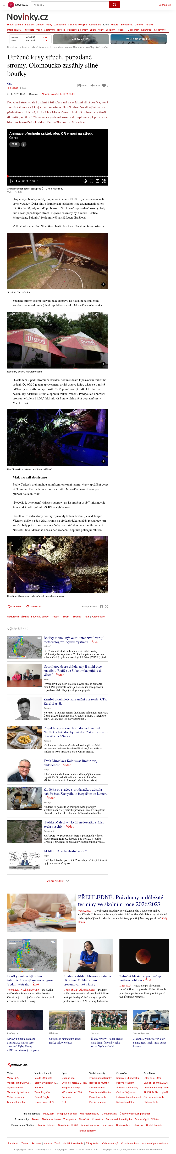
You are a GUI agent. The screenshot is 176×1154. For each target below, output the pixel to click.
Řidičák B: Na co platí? (156, 1092)
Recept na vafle (97, 1097)
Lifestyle (139, 24)
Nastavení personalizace (154, 1143)
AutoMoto (29, 29)
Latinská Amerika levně (128, 1097)
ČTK (9, 83)
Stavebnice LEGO (68, 1125)
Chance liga (68, 1078)
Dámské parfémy (89, 1125)
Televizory (138, 1125)
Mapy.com (48, 1113)
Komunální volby (16, 1102)
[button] (57, 157)
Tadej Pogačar (42, 1092)
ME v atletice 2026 (72, 1092)
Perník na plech (97, 1102)
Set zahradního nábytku (119, 1119)
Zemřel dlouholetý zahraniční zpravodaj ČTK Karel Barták (75, 701)
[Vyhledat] (114, 4)
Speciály (110, 29)
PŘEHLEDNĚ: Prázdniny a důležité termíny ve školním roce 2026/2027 (120, 900)
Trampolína (69, 1119)
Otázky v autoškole (154, 1097)
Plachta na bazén (51, 1119)
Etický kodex (93, 1143)
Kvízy (100, 29)
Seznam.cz (165, 4)
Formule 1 (67, 1097)
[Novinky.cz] (27, 17)
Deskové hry (123, 1125)
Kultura (114, 24)
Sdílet (97, 85)
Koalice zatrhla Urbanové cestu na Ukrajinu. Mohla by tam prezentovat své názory (87, 980)
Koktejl (149, 24)
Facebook (13, 1143)
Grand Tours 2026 (44, 1102)
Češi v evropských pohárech (135, 1113)
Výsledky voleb (15, 1087)
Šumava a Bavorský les (129, 1087)
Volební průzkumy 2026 (20, 1082)
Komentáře (95, 24)
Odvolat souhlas (130, 1143)
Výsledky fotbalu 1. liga (74, 1082)
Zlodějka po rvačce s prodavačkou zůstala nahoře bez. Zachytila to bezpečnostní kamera (75, 791)
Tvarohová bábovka (100, 1092)
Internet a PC (14, 29)
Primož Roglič (42, 1097)
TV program (132, 29)
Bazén (35, 1119)
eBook (84, 85)
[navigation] (4, 5)
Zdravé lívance (97, 1087)
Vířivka (155, 1119)
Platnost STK (151, 1102)
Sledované (160, 29)
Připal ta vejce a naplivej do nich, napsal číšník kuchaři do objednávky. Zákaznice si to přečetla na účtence (75, 732)
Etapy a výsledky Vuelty (47, 1082)
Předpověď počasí (67, 1113)
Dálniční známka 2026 (156, 1082)
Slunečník (84, 1119)
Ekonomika (126, 24)
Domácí (40, 24)
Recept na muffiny (99, 1082)
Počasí (120, 29)
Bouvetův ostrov (39, 616)
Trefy (46, 769)
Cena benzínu (109, 1113)
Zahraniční (60, 24)
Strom (66, 616)
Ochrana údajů (110, 1143)
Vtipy (46, 856)
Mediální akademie (73, 1143)
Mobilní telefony (47, 1125)
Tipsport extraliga (71, 1087)
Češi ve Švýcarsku (126, 1092)
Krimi (106, 24)
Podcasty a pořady (77, 29)
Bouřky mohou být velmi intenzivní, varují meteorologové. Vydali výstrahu (73, 639)
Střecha (77, 616)
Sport (93, 29)
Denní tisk (146, 29)
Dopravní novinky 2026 (156, 1087)
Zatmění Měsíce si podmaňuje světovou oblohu (140, 978)
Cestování (49, 29)
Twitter (25, 1143)
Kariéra (48, 1143)
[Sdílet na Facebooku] (101, 606)
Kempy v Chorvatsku (127, 1078)
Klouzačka (97, 1119)
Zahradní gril (141, 1119)
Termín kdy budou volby (20, 1092)
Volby (49, 24)
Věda (39, 29)
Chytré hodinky (154, 1125)
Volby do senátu (16, 1097)
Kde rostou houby (89, 1113)
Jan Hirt (39, 1087)
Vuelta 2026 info (43, 1078)
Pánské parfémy (87, 1130)
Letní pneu (107, 1125)
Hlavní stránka (15, 24)
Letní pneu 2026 (152, 1078)
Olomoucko (98, 616)
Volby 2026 (13, 1078)
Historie (61, 29)
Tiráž (57, 1143)
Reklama (36, 1143)
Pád (87, 616)
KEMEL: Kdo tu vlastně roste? (65, 851)
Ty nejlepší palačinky (100, 1078)
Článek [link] (13, 137)
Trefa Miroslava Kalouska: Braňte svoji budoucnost (71, 762)
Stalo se (29, 24)
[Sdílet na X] (106, 606)
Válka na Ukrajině (77, 24)
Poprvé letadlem (125, 1082)
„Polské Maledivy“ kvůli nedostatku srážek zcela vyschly (74, 824)
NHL (64, 1102)
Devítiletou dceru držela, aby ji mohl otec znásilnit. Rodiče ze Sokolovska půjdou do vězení (73, 670)
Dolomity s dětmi (125, 1102)
